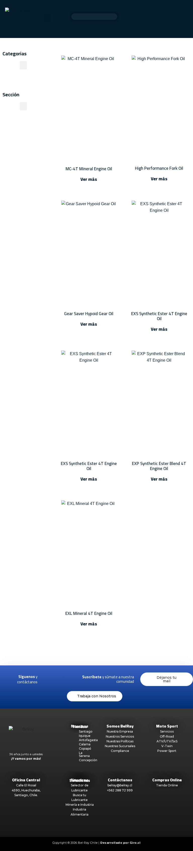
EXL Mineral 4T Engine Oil (88, 613)
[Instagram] (62, 676)
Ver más (88, 179)
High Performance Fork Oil (159, 168)
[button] (47, 18)
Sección (11, 94)
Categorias (15, 53)
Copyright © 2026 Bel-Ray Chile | (97, 842)
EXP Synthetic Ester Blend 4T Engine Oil (159, 466)
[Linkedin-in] (72, 676)
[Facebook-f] (51, 676)
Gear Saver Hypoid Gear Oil (88, 314)
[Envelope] (62, 682)
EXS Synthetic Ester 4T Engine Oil (159, 316)
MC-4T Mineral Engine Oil (89, 169)
